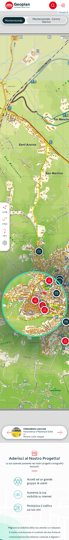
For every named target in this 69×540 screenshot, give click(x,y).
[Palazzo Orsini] (44, 310)
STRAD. (5, 224)
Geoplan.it (63, 12)
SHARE (4, 212)
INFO (5, 236)
